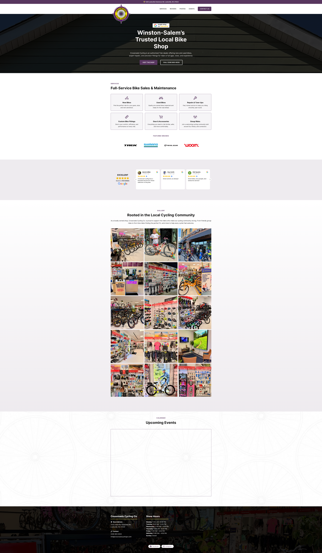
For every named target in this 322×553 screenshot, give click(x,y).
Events (191, 9)
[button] (210, 179)
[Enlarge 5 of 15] (175, 264)
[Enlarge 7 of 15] (141, 298)
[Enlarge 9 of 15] (209, 298)
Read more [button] (191, 186)
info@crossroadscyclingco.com (121, 537)
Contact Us (204, 9)
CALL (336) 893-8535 (171, 62)
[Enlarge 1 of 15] (141, 230)
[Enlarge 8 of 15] (175, 298)
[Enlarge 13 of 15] (141, 366)
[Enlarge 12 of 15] (209, 332)
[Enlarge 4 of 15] (141, 264)
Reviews (173, 9)
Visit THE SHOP (148, 62)
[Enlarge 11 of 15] (175, 332)
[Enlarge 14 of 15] (175, 366)
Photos (182, 9)
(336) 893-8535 (116, 534)
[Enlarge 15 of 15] (209, 366)
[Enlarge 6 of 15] (209, 264)
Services (163, 9)
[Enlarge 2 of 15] (175, 230)
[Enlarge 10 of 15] (141, 332)
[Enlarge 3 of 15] (209, 230)
